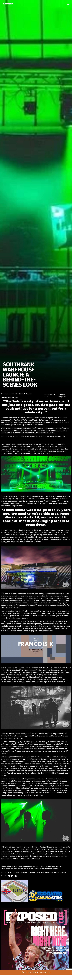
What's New (6, 397)
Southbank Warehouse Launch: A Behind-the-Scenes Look (20, 374)
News (15, 397)
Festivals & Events (24, 394)
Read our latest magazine (36, 972)
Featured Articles (8, 394)
